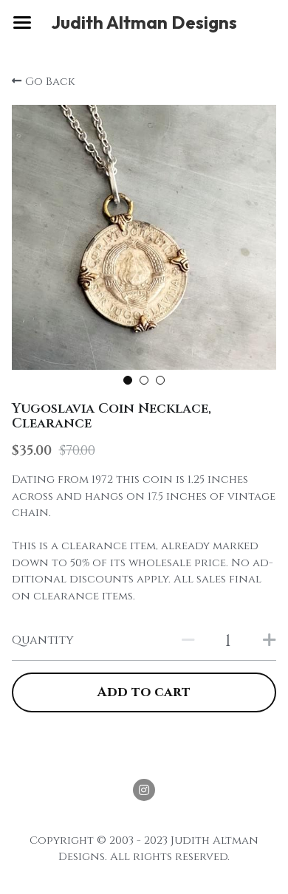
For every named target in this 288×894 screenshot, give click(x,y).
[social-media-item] (144, 790)
